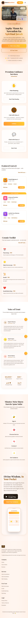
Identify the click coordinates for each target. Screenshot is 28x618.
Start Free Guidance (12, 502)
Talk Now (21, 187)
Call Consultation (5, 576)
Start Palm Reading (14, 99)
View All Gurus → (22, 172)
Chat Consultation (5, 574)
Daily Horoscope (5, 586)
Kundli (3, 588)
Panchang (4, 593)
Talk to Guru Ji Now (15, 46)
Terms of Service (5, 602)
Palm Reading (4, 579)
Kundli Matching (5, 591)
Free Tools (15, 50)
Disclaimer (4, 605)
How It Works (4, 564)
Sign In (20, 2)
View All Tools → (22, 242)
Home (3, 562)
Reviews (3, 567)
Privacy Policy (4, 600)
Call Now (14, 123)
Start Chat (14, 148)
